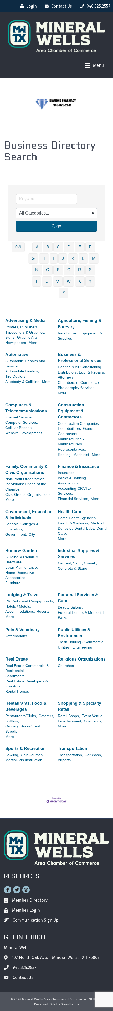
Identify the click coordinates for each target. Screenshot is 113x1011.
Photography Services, (76, 388)
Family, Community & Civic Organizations (26, 469)
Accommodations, (20, 612)
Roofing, (65, 455)
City (32, 535)
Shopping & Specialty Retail (79, 706)
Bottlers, (12, 721)
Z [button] (63, 292)
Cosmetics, (93, 721)
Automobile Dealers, (22, 371)
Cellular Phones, (19, 428)
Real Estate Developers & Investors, (26, 683)
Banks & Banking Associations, (72, 480)
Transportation (72, 748)
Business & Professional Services (79, 357)
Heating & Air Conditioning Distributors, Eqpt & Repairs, (81, 369)
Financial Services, (73, 499)
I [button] (53, 258)
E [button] (79, 247)
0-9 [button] (18, 247)
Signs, (10, 337)
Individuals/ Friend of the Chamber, (25, 486)
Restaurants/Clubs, (21, 716)
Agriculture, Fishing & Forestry (79, 323)
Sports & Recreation (25, 748)
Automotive (16, 354)
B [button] (47, 247)
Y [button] (90, 281)
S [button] (90, 270)
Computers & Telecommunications (26, 408)
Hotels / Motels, (18, 607)
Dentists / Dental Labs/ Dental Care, (82, 531)
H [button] (43, 258)
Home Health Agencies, (77, 518)
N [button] (36, 270)
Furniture (12, 583)
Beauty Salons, (70, 607)
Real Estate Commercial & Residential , (27, 668)
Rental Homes (17, 691)
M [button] (93, 258)
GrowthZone (70, 1004)
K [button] (72, 258)
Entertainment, (70, 721)
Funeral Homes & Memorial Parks (81, 615)
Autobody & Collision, (22, 382)
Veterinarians (16, 636)
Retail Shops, (69, 716)
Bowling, (12, 755)
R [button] (79, 270)
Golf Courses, (32, 755)
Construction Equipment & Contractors (71, 411)
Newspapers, (16, 343)
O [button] (47, 270)
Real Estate (16, 659)
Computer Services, (21, 423)
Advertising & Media (25, 320)
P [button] (58, 270)
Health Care (69, 511)
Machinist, (81, 455)
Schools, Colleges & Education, (21, 526)
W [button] (69, 281)
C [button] (58, 247)
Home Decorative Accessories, (19, 575)
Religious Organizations (82, 659)
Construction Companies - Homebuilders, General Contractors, (79, 429)
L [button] (83, 258)
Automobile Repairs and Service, (25, 363)
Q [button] (68, 270)
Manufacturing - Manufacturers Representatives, (72, 444)
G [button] (33, 258)
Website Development (23, 433)
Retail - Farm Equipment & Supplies (80, 335)
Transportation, (70, 755)
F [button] (90, 247)
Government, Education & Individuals (29, 514)
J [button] (63, 258)
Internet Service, (19, 417)
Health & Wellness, (73, 523)
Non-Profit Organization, (25, 479)
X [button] (79, 281)
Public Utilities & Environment (74, 632)
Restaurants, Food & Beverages (26, 706)
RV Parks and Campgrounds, (29, 601)
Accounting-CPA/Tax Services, (74, 491)
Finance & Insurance (78, 466)
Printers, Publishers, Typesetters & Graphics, (25, 329)
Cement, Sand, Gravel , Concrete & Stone (77, 565)
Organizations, (39, 495)
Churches (66, 666)
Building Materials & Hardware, (21, 559)
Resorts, (43, 612)
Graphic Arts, (28, 337)
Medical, (98, 523)
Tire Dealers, (16, 377)
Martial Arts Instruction (23, 760)
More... (34, 343)
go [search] (58, 226)
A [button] (37, 247)
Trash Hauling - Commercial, (81, 642)
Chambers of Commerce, (79, 383)
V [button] (57, 281)
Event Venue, (92, 716)
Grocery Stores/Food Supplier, (22, 728)
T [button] (36, 281)
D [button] (69, 247)
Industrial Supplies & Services (78, 553)
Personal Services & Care (78, 598)
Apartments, (15, 676)
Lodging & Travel (22, 595)
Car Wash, (93, 755)
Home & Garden (21, 550)
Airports (64, 760)
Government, (16, 535)
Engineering (82, 647)
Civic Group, (15, 495)
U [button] (47, 281)
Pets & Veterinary (22, 629)
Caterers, (46, 716)
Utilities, (64, 647)
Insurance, (66, 473)
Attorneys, (66, 377)
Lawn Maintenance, (21, 567)
